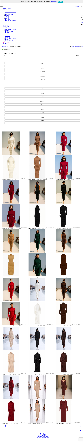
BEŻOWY (42, 99)
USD (76, 46)
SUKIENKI (7, 13)
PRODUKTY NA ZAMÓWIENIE (43, 438)
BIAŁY (42, 93)
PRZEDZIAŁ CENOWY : (10, 53)
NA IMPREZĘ (42, 76)
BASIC (42, 73)
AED (79, 46)
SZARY (42, 96)
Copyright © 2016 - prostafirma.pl (41, 440)
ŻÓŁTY (42, 115)
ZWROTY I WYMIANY (43, 436)
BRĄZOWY (42, 101)
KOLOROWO (42, 79)
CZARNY (42, 88)
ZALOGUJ (76, 6)
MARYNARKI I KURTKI (10, 20)
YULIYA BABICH (7, 8)
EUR (82, 46)
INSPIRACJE (5, 43)
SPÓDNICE (7, 18)
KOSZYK (79, 6)
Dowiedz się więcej (54, 1)
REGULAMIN (43, 434)
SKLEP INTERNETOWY (5, 46)
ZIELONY (42, 112)
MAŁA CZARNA (42, 65)
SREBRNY (42, 123)
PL (70, 46)
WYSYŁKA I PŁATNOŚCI (42, 435)
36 (5, 426)
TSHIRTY (7, 17)
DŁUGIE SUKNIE (9, 14)
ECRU (42, 91)
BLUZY (7, 21)
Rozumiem (60, 1)
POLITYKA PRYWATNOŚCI (43, 437)
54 (5, 427)
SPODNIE (7, 16)
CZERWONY (42, 107)
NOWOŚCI (5, 25)
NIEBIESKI (42, 109)
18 (5, 425)
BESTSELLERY (6, 26)
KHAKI (42, 117)
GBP (77, 46)
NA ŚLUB (42, 63)
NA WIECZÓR (42, 71)
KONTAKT (42, 433)
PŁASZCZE (7, 19)
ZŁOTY (42, 120)
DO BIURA (42, 68)
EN (73, 46)
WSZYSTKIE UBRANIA (10, 12)
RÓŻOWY (42, 104)
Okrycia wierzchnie (9, 22)
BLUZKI (7, 15)
